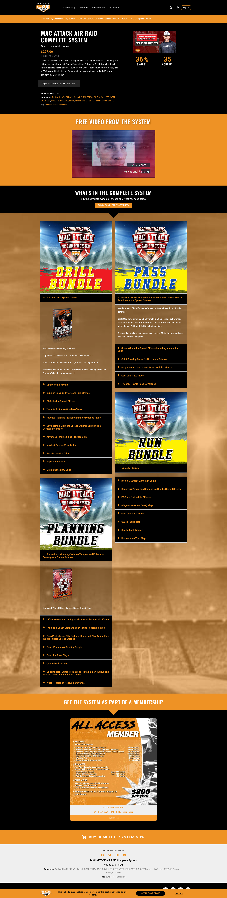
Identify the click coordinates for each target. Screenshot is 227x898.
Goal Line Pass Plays (58, 655)
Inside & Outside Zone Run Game (138, 480)
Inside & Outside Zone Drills (61, 445)
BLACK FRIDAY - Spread (100, 19)
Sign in (186, 7)
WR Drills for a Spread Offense (62, 297)
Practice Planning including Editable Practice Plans (74, 417)
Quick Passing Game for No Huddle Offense (144, 359)
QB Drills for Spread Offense (61, 401)
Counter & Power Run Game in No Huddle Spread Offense (151, 489)
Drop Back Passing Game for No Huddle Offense (146, 367)
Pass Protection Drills (58, 453)
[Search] (170, 7)
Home (42, 19)
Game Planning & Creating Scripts (64, 647)
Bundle (49, 105)
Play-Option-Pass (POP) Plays (137, 505)
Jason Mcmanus (60, 105)
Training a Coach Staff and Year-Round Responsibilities (76, 627)
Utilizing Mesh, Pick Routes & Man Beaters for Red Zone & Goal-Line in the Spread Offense (150, 299)
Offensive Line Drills (57, 384)
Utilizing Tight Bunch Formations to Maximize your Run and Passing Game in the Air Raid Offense (76, 673)
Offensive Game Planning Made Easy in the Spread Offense (78, 619)
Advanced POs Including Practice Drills (67, 436)
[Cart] (178, 7)
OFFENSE (90, 101)
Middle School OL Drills (59, 469)
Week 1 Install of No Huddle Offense (66, 682)
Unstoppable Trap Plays (133, 538)
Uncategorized (60, 19)
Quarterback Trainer (57, 663)
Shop (49, 19)
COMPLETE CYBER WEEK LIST (115, 869)
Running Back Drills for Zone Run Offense (68, 393)
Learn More (113, 818)
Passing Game (101, 101)
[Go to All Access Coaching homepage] (43, 7)
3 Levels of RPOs (130, 468)
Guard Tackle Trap (131, 521)
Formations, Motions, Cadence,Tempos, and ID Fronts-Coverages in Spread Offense (73, 556)
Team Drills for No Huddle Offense (64, 409)
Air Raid (55, 97)
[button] (76, 298)
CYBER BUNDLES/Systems (62, 101)
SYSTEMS (112, 101)
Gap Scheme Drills (56, 461)
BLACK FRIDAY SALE (78, 19)
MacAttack (80, 101)
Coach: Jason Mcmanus (55, 46)
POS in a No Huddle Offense (136, 497)
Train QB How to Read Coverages (138, 384)
